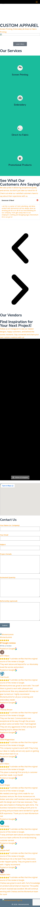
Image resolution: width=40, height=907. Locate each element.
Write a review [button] (5, 646)
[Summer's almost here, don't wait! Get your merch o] (20, 388)
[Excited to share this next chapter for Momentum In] (20, 353)
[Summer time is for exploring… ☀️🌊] (20, 444)
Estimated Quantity (7, 577)
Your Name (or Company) (10, 525)
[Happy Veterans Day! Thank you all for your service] (20, 405)
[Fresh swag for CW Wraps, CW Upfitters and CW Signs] (20, 425)
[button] (20, 248)
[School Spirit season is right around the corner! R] (20, 436)
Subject (3, 544)
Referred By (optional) (8, 601)
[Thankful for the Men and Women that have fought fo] (20, 372)
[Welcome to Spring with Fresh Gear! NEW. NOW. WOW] (20, 397)
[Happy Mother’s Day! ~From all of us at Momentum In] (20, 382)
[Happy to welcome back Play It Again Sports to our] (20, 454)
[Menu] (37, 2)
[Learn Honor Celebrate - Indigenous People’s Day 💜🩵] (20, 414)
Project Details (6, 554)
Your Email (4, 535)
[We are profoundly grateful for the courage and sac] (20, 468)
